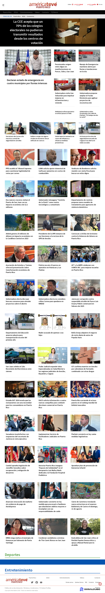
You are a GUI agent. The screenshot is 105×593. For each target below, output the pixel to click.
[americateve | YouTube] (41, 582)
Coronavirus (30, 16)
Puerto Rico (7, 12)
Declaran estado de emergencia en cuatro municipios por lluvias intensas (27, 81)
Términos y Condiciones (31, 588)
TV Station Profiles (45, 588)
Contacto (45, 12)
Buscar (55, 12)
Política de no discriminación (13, 588)
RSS (86, 582)
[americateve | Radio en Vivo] (94, 5)
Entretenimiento (26, 12)
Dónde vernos (69, 582)
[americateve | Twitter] (32, 582)
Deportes (12, 554)
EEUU (16, 12)
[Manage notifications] (100, 584)
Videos (37, 12)
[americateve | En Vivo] (75, 5)
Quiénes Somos (79, 582)
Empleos (97, 582)
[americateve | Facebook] (36, 582)
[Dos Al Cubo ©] (90, 591)
